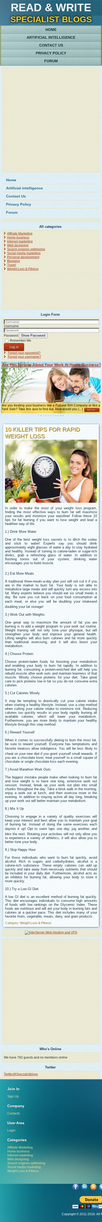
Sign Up (13, 1096)
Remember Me (20, 340)
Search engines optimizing (26, 249)
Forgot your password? (24, 353)
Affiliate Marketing (19, 233)
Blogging (13, 261)
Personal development (23, 257)
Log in (14, 347)
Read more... (92, 410)
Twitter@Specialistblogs (21, 1074)
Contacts (13, 1113)
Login (11, 1130)
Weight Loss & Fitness (22, 269)
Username (11, 326)
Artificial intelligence (51, 37)
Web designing (18, 245)
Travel (11, 265)
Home (51, 29)
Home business (18, 237)
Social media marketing (24, 253)
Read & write (51, 7)
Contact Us (51, 45)
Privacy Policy (51, 53)
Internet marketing (20, 241)
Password (11, 335)
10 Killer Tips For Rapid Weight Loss (42, 432)
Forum (51, 61)
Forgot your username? (24, 357)
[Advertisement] (51, 120)
